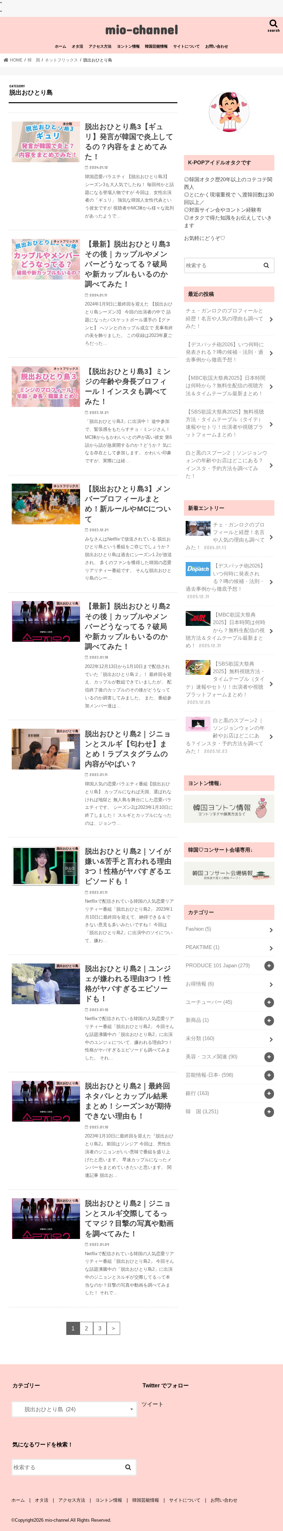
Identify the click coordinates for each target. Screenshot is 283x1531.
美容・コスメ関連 (211, 1056)
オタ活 (77, 46)
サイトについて (186, 46)
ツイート (153, 1404)
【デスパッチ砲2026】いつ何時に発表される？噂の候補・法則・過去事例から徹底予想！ (225, 352)
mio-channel (141, 29)
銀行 (197, 1093)
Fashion (198, 929)
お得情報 (200, 984)
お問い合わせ (216, 46)
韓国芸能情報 (156, 46)
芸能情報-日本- (209, 1075)
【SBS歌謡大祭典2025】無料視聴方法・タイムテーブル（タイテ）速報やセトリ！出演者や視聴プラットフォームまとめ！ (225, 423)
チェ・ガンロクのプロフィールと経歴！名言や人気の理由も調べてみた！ (224, 318)
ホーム (60, 46)
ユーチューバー (209, 1002)
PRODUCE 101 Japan (218, 965)
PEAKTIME (202, 947)
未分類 (200, 1038)
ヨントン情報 (128, 46)
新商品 (197, 1020)
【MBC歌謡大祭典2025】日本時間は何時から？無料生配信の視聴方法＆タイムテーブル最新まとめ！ (225, 385)
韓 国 (202, 1111)
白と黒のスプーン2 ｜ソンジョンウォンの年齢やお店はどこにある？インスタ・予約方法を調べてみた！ (226, 464)
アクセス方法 (100, 46)
